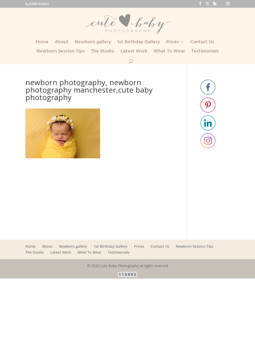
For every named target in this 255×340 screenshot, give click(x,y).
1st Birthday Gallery (138, 43)
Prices (172, 43)
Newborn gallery (93, 43)
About (61, 43)
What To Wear (169, 52)
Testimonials (205, 52)
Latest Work (134, 52)
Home (42, 43)
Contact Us (202, 43)
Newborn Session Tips (60, 52)
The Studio (102, 52)
